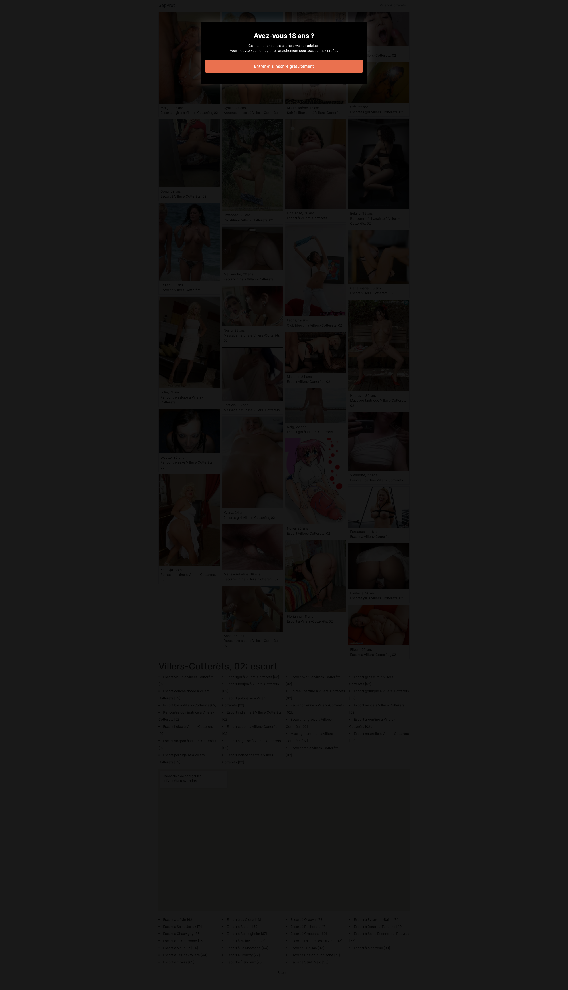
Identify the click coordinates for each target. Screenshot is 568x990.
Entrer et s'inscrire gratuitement (284, 66)
